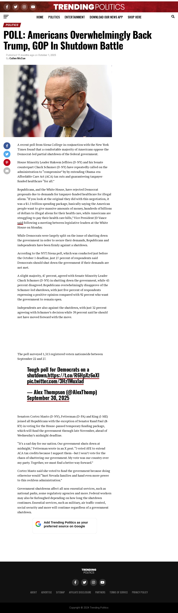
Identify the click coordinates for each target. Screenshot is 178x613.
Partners (100, 592)
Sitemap (60, 592)
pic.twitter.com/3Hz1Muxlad (55, 381)
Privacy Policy (140, 592)
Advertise (46, 592)
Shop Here (134, 17)
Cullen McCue (17, 58)
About (33, 592)
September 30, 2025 (48, 398)
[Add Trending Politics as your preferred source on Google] (65, 532)
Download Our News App (106, 17)
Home (40, 17)
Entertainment (75, 17)
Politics (54, 17)
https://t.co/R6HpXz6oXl (73, 375)
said (20, 223)
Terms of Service (119, 592)
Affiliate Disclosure (80, 592)
